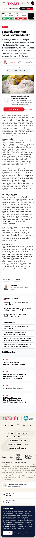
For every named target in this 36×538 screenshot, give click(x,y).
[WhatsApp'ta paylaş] (16, 70)
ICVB (26, 444)
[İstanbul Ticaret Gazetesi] (14, 3)
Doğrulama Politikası (28, 457)
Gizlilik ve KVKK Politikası (19, 457)
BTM (18, 433)
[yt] (11, 425)
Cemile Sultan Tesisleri (15, 444)
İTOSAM (23, 440)
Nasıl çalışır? (28, 109)
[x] (5, 425)
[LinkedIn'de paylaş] (20, 70)
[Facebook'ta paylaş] (12, 70)
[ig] (18, 425)
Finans (4, 27)
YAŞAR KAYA (13, 62)
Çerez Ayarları (18, 533)
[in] (30, 425)
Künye (4, 457)
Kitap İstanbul (10, 437)
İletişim (11, 457)
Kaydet (18, 279)
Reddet (28, 533)
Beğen (8, 279)
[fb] (24, 425)
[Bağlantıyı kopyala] (28, 70)
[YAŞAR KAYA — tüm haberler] (5, 62)
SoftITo (25, 433)
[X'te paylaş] (8, 70)
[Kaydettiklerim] (28, 3)
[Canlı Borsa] (32, 3)
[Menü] (4, 3)
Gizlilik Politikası (7, 528)
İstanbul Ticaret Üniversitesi (18, 448)
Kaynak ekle (13, 109)
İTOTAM (11, 433)
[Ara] (22, 3)
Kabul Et (8, 533)
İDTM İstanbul (14, 440)
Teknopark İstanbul (24, 437)
